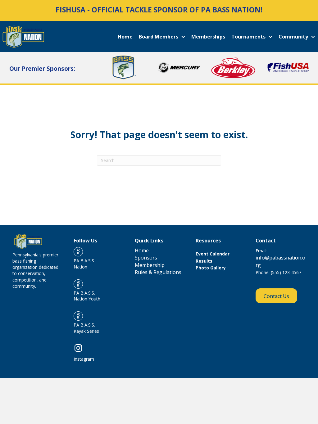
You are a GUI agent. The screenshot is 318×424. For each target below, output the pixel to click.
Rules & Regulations (158, 272)
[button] (276, 295)
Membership (150, 265)
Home (142, 250)
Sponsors (146, 257)
